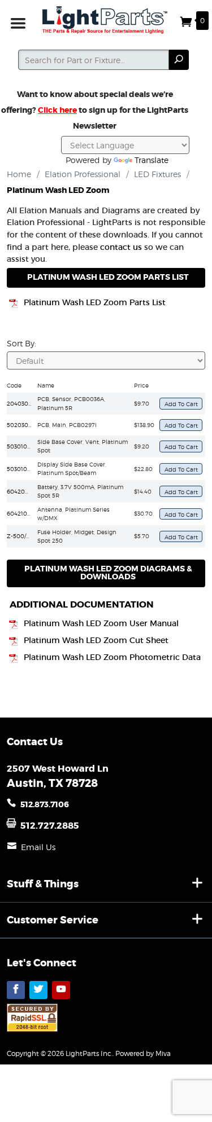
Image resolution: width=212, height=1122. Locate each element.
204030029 (23, 403)
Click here (57, 110)
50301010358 (25, 468)
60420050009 (27, 491)
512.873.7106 (44, 804)
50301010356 (25, 446)
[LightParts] (106, 20)
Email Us (38, 847)
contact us (121, 247)
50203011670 (25, 424)
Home (19, 174)
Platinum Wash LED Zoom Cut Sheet (96, 640)
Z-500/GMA (23, 536)
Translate (151, 160)
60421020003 (26, 513)
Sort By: (21, 343)
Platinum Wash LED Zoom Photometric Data (112, 657)
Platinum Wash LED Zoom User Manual (101, 623)
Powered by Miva (143, 1053)
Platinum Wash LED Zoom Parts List (95, 302)
